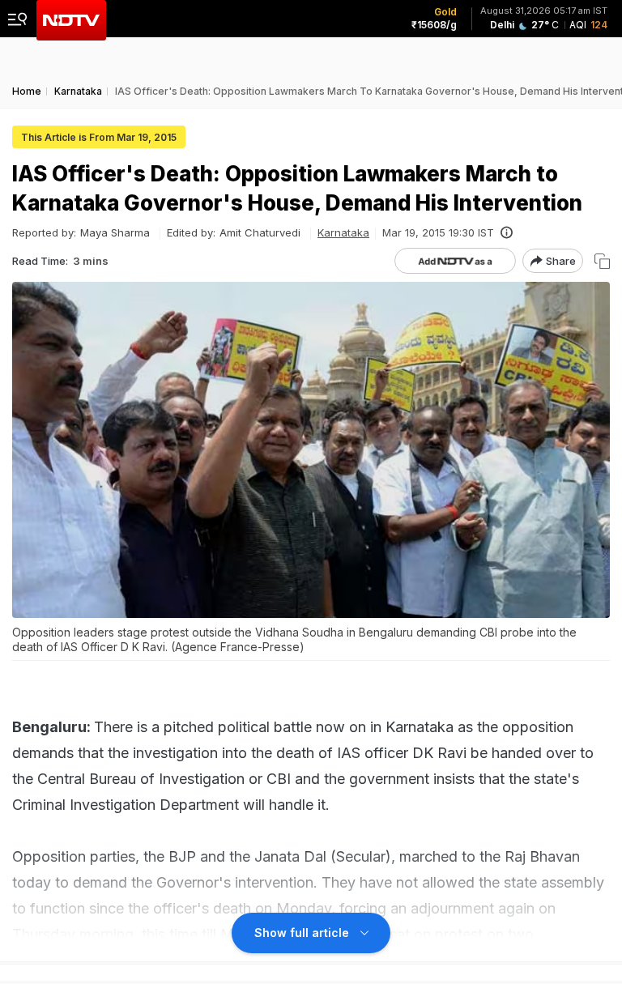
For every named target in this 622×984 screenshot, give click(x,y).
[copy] (602, 261)
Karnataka (343, 232)
